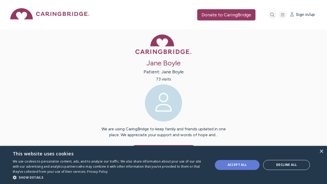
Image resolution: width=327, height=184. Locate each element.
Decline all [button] (286, 165)
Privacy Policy (97, 171)
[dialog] (163, 165)
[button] (110, 177)
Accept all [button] (237, 165)
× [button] (321, 151)
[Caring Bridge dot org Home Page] (49, 18)
